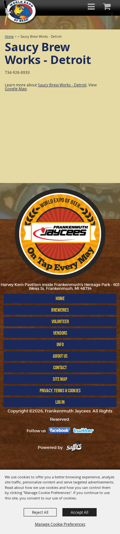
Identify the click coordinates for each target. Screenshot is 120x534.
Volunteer (60, 321)
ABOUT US (60, 356)
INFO (60, 344)
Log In (60, 402)
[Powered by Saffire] (74, 447)
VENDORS (60, 333)
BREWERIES (60, 310)
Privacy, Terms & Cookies (60, 390)
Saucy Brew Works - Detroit (62, 84)
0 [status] (112, 13)
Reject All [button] (40, 512)
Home (9, 37)
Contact (60, 367)
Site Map (60, 379)
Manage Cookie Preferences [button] (60, 524)
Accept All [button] (79, 512)
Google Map (16, 88)
